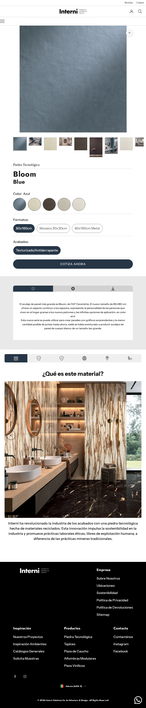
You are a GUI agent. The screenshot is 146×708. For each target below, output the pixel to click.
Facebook (120, 651)
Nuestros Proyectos (28, 637)
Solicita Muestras (26, 658)
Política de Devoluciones (115, 607)
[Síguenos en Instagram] (25, 676)
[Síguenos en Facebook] (15, 676)
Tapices (69, 644)
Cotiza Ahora (73, 264)
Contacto (140, 2)
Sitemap (103, 615)
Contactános (123, 637)
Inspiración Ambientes (29, 644)
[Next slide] (135, 435)
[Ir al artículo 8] (126, 144)
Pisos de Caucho (76, 651)
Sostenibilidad (107, 593)
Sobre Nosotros (108, 578)
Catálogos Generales (28, 651)
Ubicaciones (106, 586)
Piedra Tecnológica (78, 637)
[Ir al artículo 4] (65, 141)
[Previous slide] (11, 435)
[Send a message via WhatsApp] (138, 700)
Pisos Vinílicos (74, 666)
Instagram (121, 644)
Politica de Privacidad (112, 600)
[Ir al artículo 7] (111, 145)
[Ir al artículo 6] (96, 147)
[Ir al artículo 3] (50, 144)
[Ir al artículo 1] (20, 144)
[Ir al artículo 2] (35, 141)
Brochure (129, 2)
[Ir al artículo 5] (81, 144)
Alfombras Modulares (80, 658)
